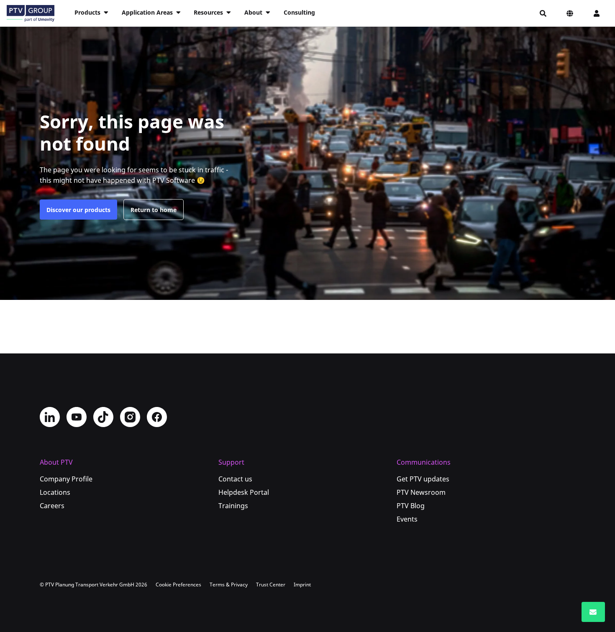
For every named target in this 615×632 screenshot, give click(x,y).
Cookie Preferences (178, 584)
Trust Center (270, 584)
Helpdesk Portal (243, 492)
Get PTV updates (423, 479)
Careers (52, 505)
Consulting (299, 12)
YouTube (77, 417)
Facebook (157, 417)
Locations (55, 492)
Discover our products (78, 210)
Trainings (233, 505)
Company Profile (66, 479)
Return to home (154, 210)
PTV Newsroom (421, 492)
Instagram (130, 417)
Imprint (302, 584)
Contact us (235, 479)
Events (407, 519)
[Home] (30, 13)
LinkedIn (50, 417)
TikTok (103, 417)
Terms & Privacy (229, 584)
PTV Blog (411, 505)
